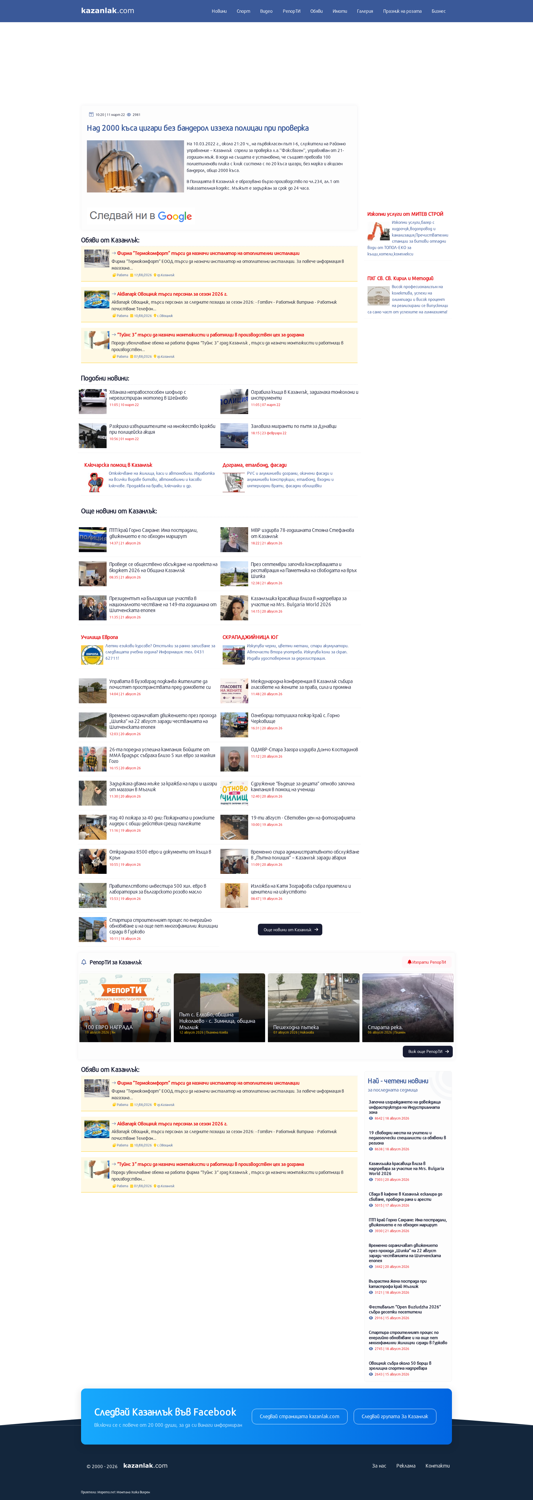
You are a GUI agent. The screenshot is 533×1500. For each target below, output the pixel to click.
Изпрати (428, 962)
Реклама (406, 1466)
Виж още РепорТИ (426, 1051)
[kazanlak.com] (145, 1465)
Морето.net (106, 1492)
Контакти (438, 1466)
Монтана (123, 1492)
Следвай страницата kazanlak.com (300, 1416)
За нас (379, 1466)
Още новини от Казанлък (288, 929)
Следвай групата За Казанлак (395, 1416)
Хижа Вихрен (140, 1492)
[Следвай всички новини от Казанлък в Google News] (141, 212)
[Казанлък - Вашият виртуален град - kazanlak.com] (107, 11)
